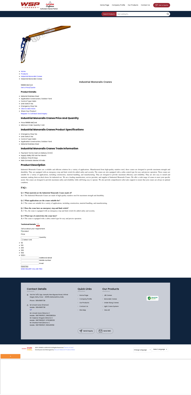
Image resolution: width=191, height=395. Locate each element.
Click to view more (28, 108)
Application (25, 141)
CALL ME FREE (37, 269)
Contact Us (145, 5)
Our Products (133, 5)
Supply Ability (26, 155)
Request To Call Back (29, 113)
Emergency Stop (27, 134)
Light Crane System (111, 306)
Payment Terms (27, 153)
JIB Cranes (108, 295)
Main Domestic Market (30, 160)
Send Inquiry (42, 113)
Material (24, 144)
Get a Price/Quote (28, 87)
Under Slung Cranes (111, 303)
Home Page (104, 5)
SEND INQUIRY (26, 269)
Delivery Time (26, 158)
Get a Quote (163, 5)
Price (23, 122)
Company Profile (118, 5)
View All (107, 310)
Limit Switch (25, 136)
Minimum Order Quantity (30, 125)
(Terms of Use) (68, 347)
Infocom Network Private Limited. (64, 350)
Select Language (159, 349)
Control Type (26, 139)
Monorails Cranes (110, 299)
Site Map (82, 310)
